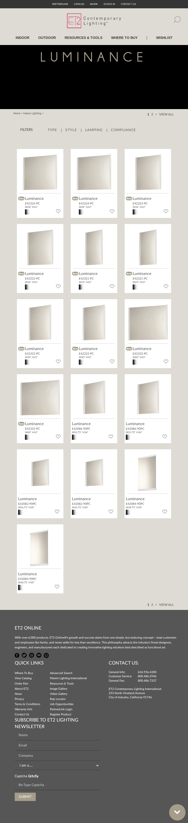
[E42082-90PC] (40, 472)
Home (16, 113)
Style (71, 130)
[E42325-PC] (148, 322)
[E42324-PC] (40, 171)
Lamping (94, 130)
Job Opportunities (61, 704)
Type (52, 130)
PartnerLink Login (61, 709)
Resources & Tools (62, 683)
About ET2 (22, 688)
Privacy (19, 699)
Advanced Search (61, 673)
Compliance (123, 130)
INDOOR (22, 38)
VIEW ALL (166, 114)
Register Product (60, 714)
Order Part (21, 683)
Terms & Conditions (27, 704)
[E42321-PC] (94, 246)
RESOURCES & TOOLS (83, 38)
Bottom (177, 812)
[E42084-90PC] (148, 472)
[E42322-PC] (40, 322)
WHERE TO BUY (124, 38)
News (18, 693)
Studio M (109, 4)
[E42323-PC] (148, 171)
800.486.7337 (147, 680)
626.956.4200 (147, 672)
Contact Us (22, 714)
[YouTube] (39, 654)
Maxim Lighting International (68, 678)
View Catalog (23, 678)
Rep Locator (58, 699)
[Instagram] (31, 654)
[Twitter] (24, 654)
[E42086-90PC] (94, 397)
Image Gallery (58, 688)
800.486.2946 (147, 676)
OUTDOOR (47, 38)
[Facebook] (17, 654)
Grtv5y (33, 776)
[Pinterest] (46, 654)
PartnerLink (60, 4)
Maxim (94, 4)
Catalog (79, 4)
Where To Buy (24, 673)
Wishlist (164, 38)
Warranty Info (23, 709)
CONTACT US (128, 4)
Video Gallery (58, 693)
